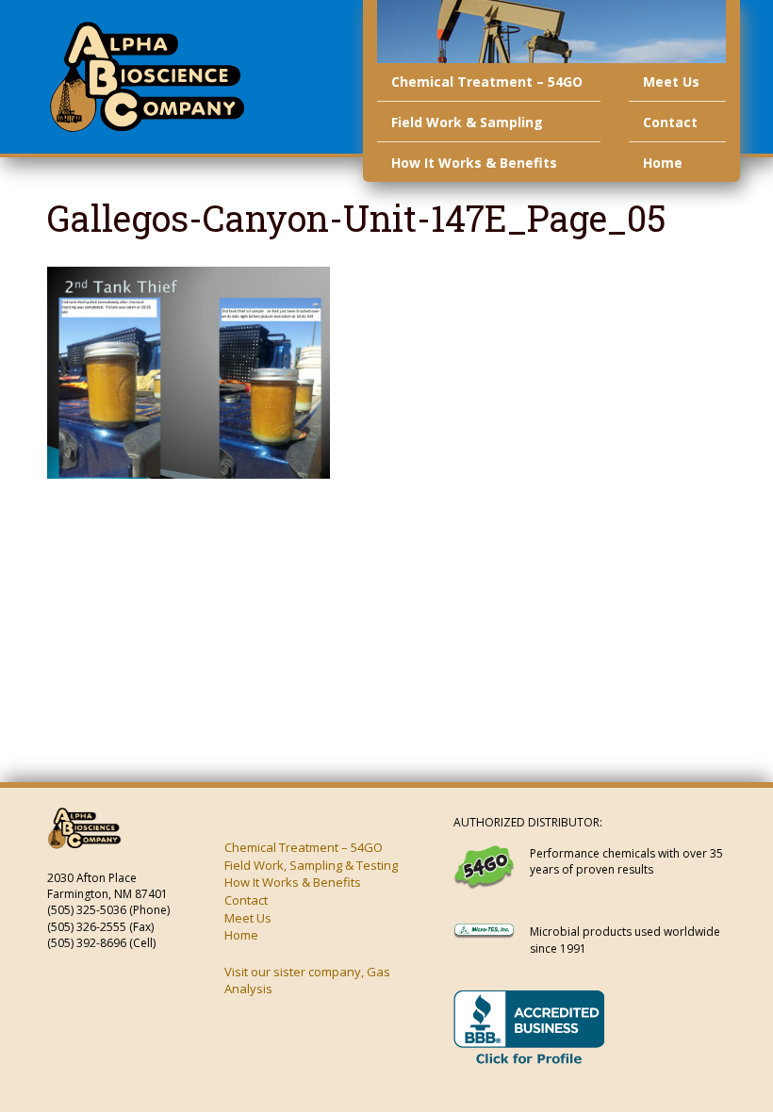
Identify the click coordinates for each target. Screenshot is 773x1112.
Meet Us (671, 81)
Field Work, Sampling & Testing (311, 865)
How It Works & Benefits (474, 163)
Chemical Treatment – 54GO (487, 81)
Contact (670, 122)
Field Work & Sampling (467, 122)
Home (663, 163)
